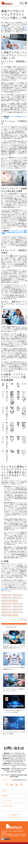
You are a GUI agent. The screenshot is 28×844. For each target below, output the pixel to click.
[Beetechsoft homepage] (7, 2)
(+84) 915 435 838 (16, 775)
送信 (14, 816)
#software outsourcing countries (10, 600)
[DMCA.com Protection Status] (5, 839)
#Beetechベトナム (6, 595)
